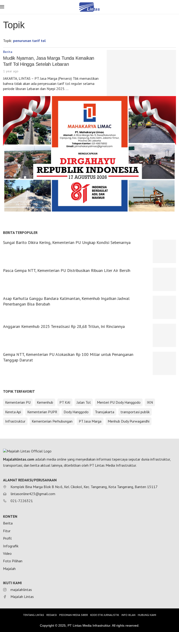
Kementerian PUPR (42, 412)
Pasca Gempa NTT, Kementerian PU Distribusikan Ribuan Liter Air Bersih (66, 270)
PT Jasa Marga (90, 421)
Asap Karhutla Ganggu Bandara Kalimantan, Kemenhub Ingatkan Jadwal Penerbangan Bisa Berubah (66, 301)
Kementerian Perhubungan (52, 421)
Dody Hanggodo (76, 412)
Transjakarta (104, 412)
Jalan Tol (84, 402)
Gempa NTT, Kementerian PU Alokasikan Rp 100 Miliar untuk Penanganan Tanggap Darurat (68, 357)
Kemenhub (45, 402)
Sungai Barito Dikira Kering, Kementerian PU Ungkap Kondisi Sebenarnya (67, 242)
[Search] (176, 7)
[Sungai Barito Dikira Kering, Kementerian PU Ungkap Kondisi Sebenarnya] (164, 251)
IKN (150, 402)
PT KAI (64, 402)
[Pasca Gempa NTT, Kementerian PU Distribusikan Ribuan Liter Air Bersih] (164, 279)
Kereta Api (13, 412)
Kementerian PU (18, 402)
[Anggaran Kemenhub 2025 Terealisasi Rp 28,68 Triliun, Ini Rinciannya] (164, 335)
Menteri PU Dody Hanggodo (119, 402)
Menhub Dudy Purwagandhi (128, 421)
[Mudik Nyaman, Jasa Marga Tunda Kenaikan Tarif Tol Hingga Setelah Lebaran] (141, 73)
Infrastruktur (15, 421)
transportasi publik (135, 412)
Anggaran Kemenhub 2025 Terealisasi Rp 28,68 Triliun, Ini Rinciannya (64, 326)
